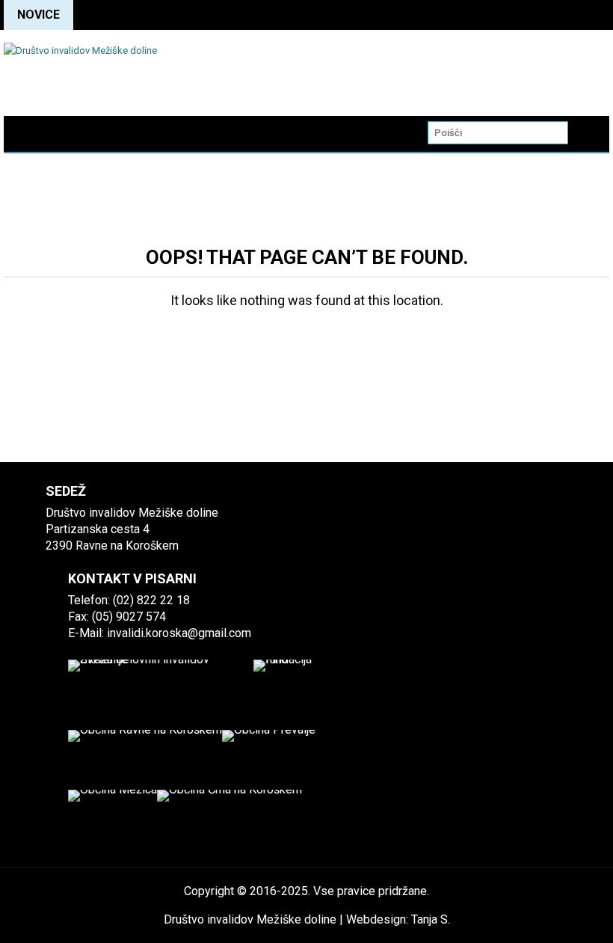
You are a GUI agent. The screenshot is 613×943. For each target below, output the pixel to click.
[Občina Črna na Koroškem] (229, 820)
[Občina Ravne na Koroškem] (145, 760)
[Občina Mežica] (112, 820)
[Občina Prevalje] (268, 760)
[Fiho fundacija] (291, 686)
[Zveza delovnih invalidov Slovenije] (155, 686)
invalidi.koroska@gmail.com (179, 633)
